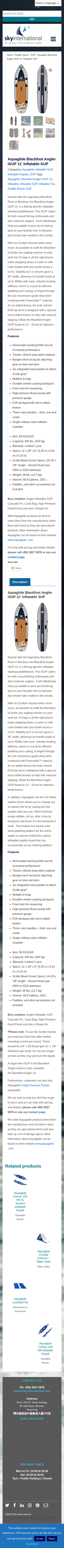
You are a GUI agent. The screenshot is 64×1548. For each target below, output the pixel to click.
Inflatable (13, 183)
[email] (46, 1506)
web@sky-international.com (32, 1391)
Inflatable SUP (28, 183)
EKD (7, 1521)
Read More (32, 1543)
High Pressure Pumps (36, 1085)
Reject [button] (52, 1538)
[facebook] (15, 1506)
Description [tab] (19, 582)
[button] (50, 70)
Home (10, 55)
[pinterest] (38, 1506)
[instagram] (30, 1506)
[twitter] (8, 1506)
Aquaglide (14, 179)
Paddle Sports (22, 55)
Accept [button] (39, 1538)
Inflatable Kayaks (18, 174)
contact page (16, 557)
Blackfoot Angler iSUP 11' (37, 179)
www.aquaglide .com (20, 540)
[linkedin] (22, 1506)
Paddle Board (16, 188)
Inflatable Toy (47, 183)
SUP (33, 55)
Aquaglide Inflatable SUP (37, 169)
